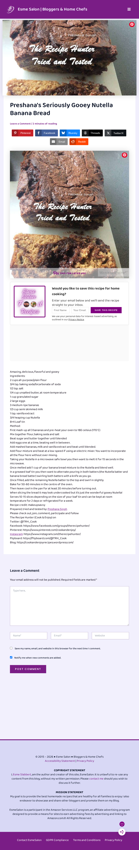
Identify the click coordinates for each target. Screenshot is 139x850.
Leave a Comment (20, 124)
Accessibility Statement (60, 761)
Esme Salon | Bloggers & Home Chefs (52, 9)
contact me (96, 778)
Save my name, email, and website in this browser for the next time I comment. (57, 649)
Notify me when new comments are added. (37, 658)
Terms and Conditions (86, 840)
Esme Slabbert (22, 774)
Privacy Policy (85, 761)
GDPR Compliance (57, 840)
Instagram (16, 534)
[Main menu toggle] (129, 9)
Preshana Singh (57, 509)
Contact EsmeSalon (29, 840)
